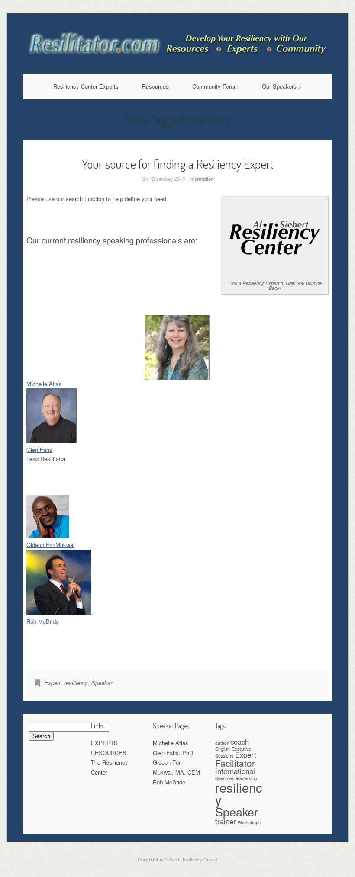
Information (201, 178)
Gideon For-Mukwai (50, 545)
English (222, 749)
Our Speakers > (282, 86)
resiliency (76, 683)
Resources (155, 86)
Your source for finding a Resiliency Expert (178, 164)
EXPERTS (104, 743)
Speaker (101, 683)
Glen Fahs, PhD (173, 753)
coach (239, 741)
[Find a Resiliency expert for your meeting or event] (178, 60)
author (222, 742)
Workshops (249, 822)
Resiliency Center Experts (86, 86)
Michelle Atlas (44, 384)
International (235, 771)
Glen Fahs (39, 449)
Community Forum (215, 86)
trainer (225, 821)
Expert (52, 683)
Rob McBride (42, 621)
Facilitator (235, 762)
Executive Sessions (233, 752)
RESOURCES (108, 753)
